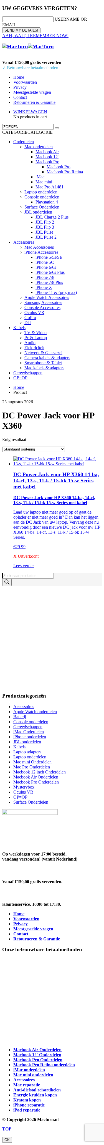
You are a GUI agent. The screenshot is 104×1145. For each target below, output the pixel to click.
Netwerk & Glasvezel (43, 352)
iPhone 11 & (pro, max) (56, 292)
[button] (27, 132)
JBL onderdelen (38, 212)
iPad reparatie (26, 1110)
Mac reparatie (26, 1084)
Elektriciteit (34, 347)
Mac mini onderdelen (33, 1074)
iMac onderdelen (29, 1069)
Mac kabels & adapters (44, 367)
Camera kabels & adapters (47, 357)
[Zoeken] (7, 582)
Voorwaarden (25, 82)
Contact (20, 97)
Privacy (20, 87)
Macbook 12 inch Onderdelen (39, 772)
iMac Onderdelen (28, 731)
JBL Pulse (44, 232)
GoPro (30, 317)
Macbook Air (47, 151)
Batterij (19, 716)
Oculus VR (34, 312)
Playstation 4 (46, 202)
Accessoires (23, 242)
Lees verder (23, 565)
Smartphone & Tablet (43, 362)
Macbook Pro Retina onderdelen (44, 1064)
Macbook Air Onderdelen (35, 777)
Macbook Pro (47, 161)
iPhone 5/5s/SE (48, 257)
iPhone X (43, 287)
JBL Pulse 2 (46, 237)
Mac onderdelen (38, 146)
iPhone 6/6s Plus (50, 272)
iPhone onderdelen (29, 736)
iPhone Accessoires (41, 252)
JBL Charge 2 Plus (52, 217)
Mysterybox (23, 787)
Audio (29, 342)
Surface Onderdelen (41, 207)
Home (18, 77)
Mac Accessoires (39, 247)
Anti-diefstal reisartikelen (37, 1089)
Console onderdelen (41, 197)
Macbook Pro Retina (65, 171)
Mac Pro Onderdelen (31, 767)
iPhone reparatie (29, 1105)
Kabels (19, 327)
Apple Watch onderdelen (35, 711)
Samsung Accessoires (43, 302)
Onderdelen (23, 141)
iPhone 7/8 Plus (49, 282)
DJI (27, 322)
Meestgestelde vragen (32, 92)
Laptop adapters (27, 751)
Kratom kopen (27, 1100)
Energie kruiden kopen (35, 1095)
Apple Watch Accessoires (46, 297)
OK (7, 1140)
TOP (6, 1129)
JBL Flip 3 (44, 227)
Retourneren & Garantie (34, 102)
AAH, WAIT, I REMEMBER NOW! (35, 35)
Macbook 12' (47, 156)
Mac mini (43, 181)
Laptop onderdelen (40, 192)
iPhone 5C (44, 262)
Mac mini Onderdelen (32, 762)
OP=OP (20, 377)
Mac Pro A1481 (49, 187)
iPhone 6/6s (45, 267)
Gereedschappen (27, 372)
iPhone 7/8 (44, 277)
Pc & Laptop (35, 337)
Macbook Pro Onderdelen (36, 782)
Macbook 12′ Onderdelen (37, 1054)
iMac (39, 176)
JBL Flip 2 (44, 222)
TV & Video (35, 332)
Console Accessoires (42, 307)
